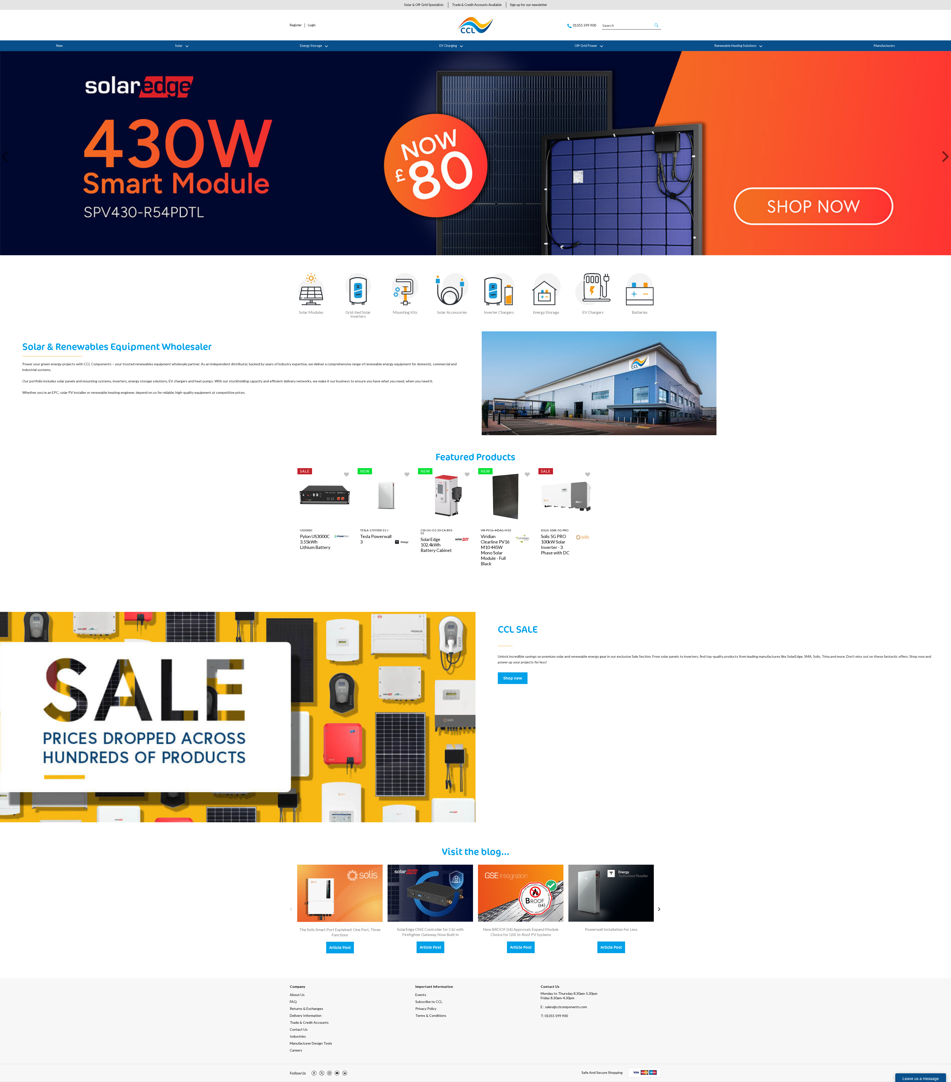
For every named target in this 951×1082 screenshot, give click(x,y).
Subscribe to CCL (428, 1001)
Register (296, 25)
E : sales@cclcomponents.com (564, 1007)
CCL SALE (518, 629)
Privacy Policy (425, 1008)
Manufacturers (884, 46)
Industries (298, 1036)
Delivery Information (305, 1015)
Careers (296, 1050)
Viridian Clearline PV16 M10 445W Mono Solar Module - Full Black (495, 550)
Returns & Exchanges (306, 1008)
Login (312, 25)
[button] (657, 25)
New (59, 46)
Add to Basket (340, 591)
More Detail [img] (311, 591)
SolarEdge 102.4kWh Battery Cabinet (436, 545)
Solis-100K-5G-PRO (555, 530)
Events (420, 995)
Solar (179, 46)
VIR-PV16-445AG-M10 (496, 530)
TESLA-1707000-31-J (374, 530)
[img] (314, 1073)
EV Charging (448, 46)
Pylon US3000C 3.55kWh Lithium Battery (315, 542)
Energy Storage (311, 46)
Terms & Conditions (430, 1015)
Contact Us (299, 1029)
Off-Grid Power (586, 46)
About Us (297, 995)
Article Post (340, 947)
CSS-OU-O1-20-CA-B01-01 (437, 531)
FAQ (293, 1001)
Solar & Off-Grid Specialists (424, 5)
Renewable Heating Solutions (735, 46)
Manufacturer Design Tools (311, 1043)
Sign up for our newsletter (528, 5)
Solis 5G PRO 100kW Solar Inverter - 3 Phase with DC (555, 544)
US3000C (306, 530)
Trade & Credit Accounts (309, 1022)
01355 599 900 (554, 1016)
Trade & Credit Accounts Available (477, 5)
